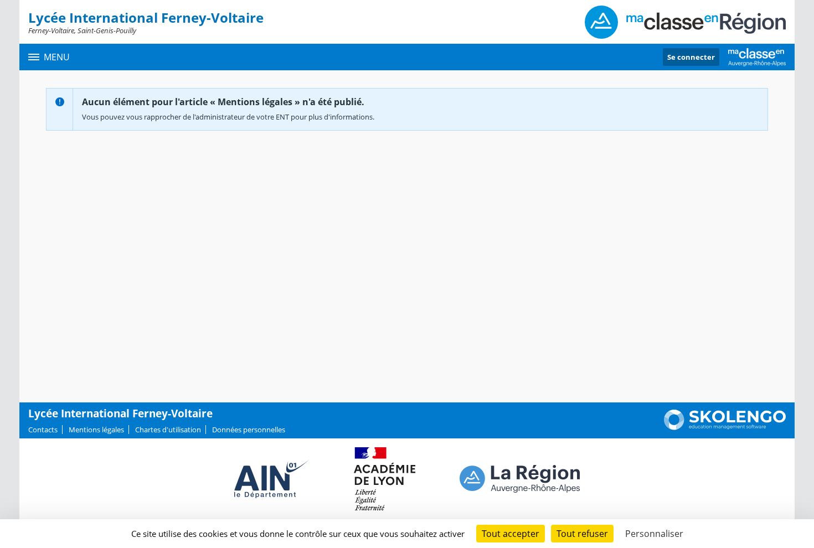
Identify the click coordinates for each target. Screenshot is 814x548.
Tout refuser (582, 534)
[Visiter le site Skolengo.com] (725, 427)
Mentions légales (96, 429)
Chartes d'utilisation (168, 429)
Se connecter (691, 57)
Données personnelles (248, 429)
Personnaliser (654, 534)
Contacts (43, 429)
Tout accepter (510, 534)
